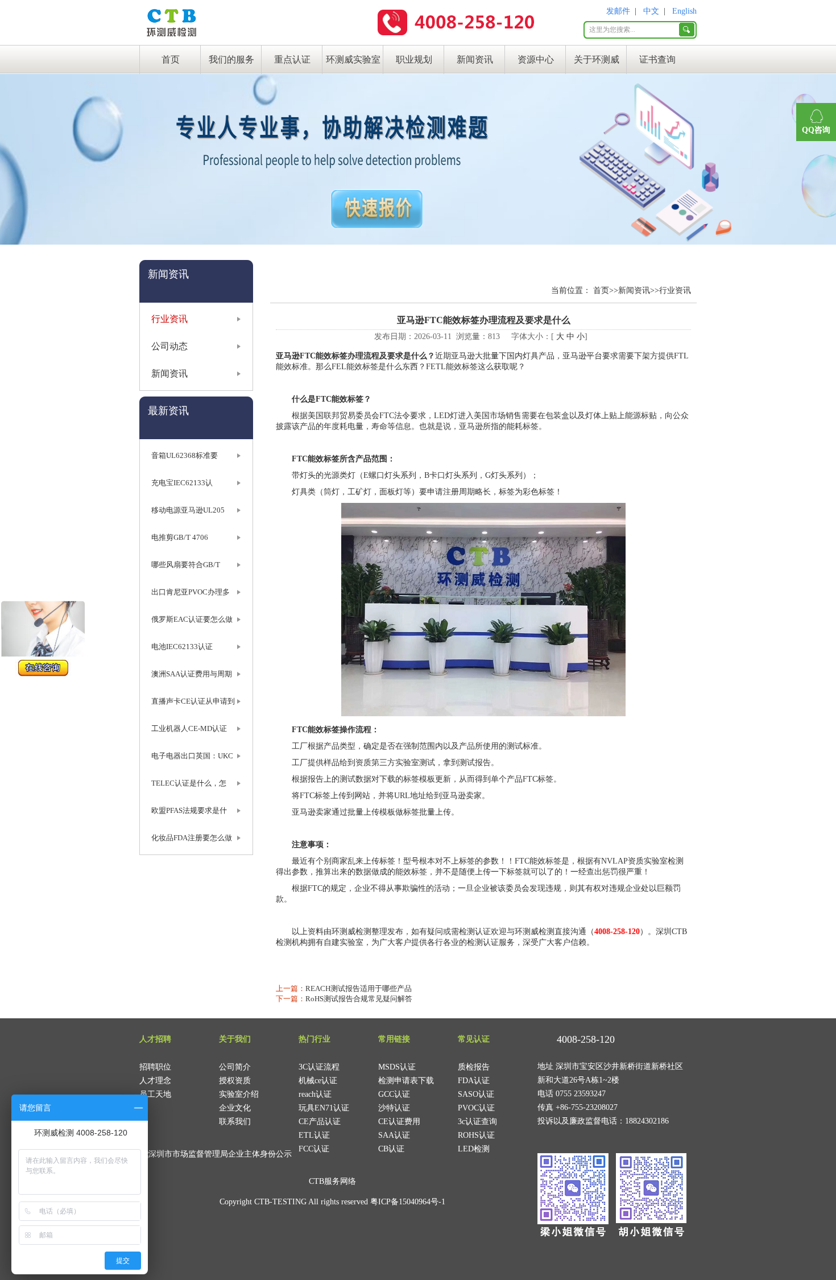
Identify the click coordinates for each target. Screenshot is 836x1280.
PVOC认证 (476, 1108)
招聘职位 (155, 1067)
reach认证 (315, 1094)
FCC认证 (314, 1149)
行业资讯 (169, 319)
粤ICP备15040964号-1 (407, 1202)
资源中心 (536, 59)
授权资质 (235, 1080)
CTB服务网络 (332, 1181)
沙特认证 (394, 1108)
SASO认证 (476, 1094)
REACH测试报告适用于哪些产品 (358, 988)
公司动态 (169, 346)
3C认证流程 (319, 1067)
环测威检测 (351, 931)
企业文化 (235, 1108)
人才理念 (155, 1080)
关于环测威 (596, 59)
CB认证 (391, 1149)
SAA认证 (394, 1135)
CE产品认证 (320, 1121)
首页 (171, 59)
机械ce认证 (318, 1080)
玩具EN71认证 (324, 1108)
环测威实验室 (353, 59)
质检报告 (474, 1067)
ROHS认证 (476, 1135)
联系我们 (235, 1121)
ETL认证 (314, 1135)
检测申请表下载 (406, 1080)
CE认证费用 (399, 1121)
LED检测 (474, 1149)
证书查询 (657, 59)
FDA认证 (474, 1080)
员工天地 (155, 1094)
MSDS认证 (397, 1067)
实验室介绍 (239, 1094)
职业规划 (414, 59)
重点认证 (292, 59)
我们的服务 (231, 59)
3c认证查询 (477, 1121)
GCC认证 (394, 1094)
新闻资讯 (475, 59)
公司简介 (235, 1067)
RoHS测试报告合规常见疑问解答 (358, 998)
